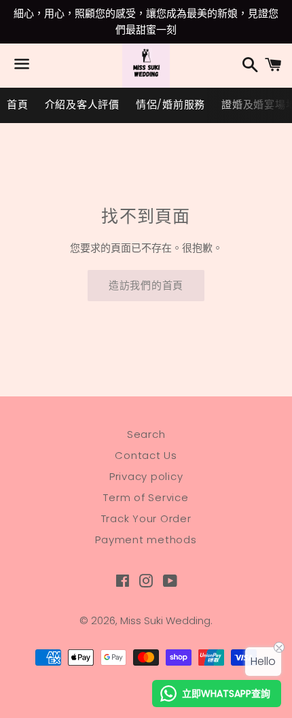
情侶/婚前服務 (170, 104)
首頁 (18, 104)
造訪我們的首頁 (146, 285)
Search (146, 434)
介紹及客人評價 (82, 104)
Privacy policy (146, 476)
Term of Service (145, 497)
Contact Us (146, 455)
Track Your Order (146, 518)
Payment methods (145, 539)
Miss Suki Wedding (165, 620)
